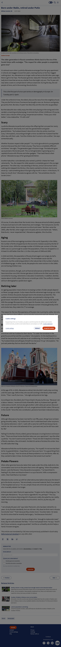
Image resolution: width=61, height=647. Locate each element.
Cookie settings (10, 328)
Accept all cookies (49, 328)
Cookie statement (47, 324)
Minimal (37, 328)
